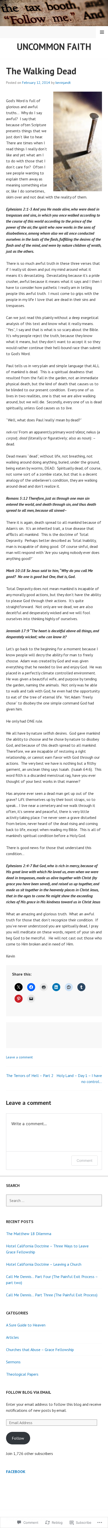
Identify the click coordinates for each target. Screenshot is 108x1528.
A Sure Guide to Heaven (25, 1324)
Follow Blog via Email (28, 1392)
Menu (102, 32)
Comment (84, 1160)
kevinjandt (63, 82)
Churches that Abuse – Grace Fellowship (40, 1349)
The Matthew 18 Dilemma (28, 1233)
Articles (12, 1337)
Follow (18, 1438)
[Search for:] (54, 1200)
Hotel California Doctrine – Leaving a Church (43, 1264)
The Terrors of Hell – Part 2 (29, 1075)
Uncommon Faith (54, 46)
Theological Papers (22, 1374)
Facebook (15, 1471)
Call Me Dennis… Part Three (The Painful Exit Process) (51, 1294)
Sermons (13, 1361)
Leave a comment (19, 1057)
